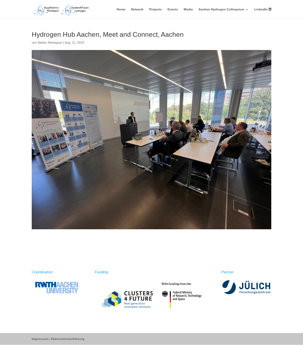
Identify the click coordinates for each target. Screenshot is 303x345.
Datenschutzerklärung (68, 339)
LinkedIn (261, 9)
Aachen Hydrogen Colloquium (221, 9)
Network (137, 9)
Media (188, 9)
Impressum (40, 339)
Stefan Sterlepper (50, 42)
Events (172, 9)
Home (121, 9)
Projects (155, 9)
